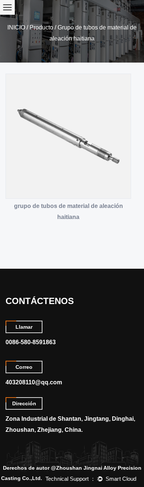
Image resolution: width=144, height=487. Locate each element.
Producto (41, 27)
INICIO (16, 27)
